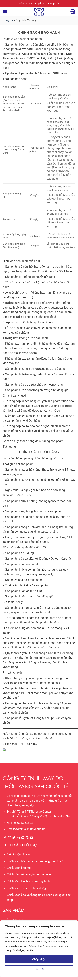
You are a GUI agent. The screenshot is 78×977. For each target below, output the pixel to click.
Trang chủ (8, 19)
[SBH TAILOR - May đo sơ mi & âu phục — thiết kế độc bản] (39, 11)
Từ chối (39, 969)
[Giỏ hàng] (72, 11)
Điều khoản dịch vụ (18, 854)
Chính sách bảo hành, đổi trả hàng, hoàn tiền (35, 861)
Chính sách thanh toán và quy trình (28, 881)
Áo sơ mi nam (15, 920)
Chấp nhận (39, 959)
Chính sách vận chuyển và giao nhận (29, 874)
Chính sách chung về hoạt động (26, 888)
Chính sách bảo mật (19, 867)
